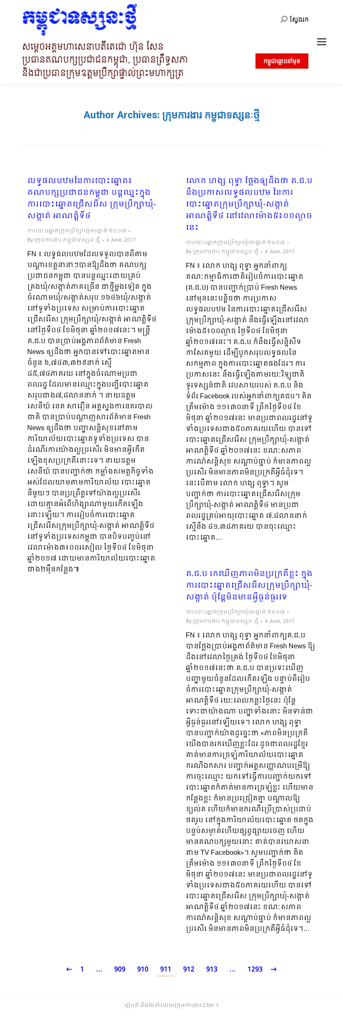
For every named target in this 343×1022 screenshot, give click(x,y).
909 (119, 969)
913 (212, 969)
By (63, 240)
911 (166, 969)
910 (142, 969)
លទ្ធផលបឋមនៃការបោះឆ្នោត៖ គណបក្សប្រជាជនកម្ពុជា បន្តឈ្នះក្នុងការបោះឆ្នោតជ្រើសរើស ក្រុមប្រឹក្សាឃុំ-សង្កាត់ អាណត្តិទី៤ (91, 199)
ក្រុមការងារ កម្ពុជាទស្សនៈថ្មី (211, 115)
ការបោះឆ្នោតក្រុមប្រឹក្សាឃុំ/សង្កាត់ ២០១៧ (76, 231)
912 (189, 969)
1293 (255, 969)
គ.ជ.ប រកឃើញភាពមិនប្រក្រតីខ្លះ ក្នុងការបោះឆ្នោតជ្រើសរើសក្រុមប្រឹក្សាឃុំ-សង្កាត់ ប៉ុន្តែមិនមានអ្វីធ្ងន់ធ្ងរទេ (249, 586)
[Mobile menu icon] (321, 41)
